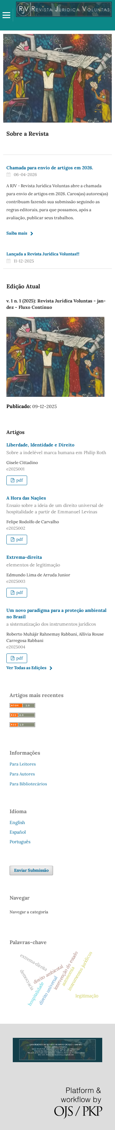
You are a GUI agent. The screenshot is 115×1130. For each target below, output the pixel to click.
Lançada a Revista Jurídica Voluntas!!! (42, 254)
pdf (19, 480)
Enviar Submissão (31, 870)
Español (18, 832)
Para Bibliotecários (28, 784)
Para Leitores (23, 764)
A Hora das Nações (54, 505)
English (17, 822)
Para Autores (22, 774)
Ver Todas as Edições (26, 667)
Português (20, 842)
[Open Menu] (6, 15)
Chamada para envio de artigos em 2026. (49, 168)
